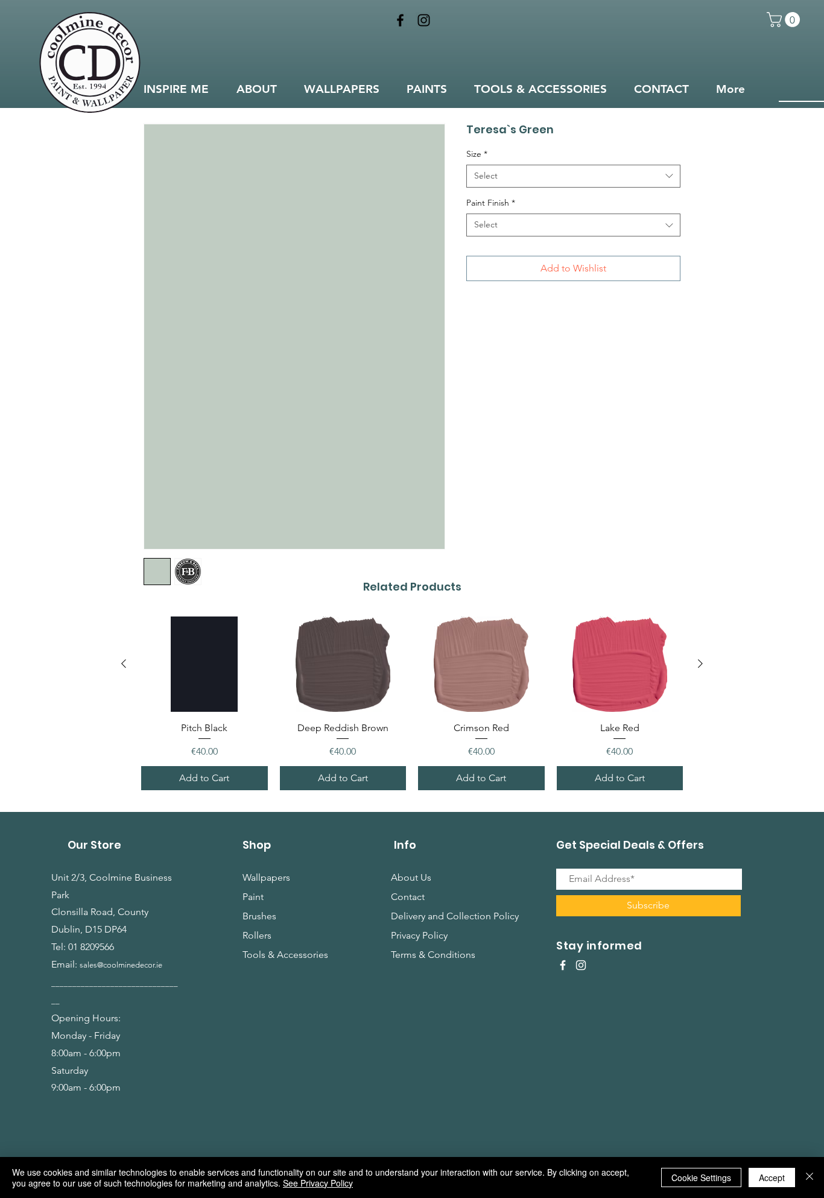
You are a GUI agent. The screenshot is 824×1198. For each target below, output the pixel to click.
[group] (412, 703)
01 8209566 (91, 946)
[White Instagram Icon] (581, 965)
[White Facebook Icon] (562, 965)
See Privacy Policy (318, 1183)
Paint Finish (490, 202)
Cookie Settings (701, 1177)
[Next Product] (700, 663)
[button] (785, 19)
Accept (772, 1177)
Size (476, 153)
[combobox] (573, 176)
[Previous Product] (123, 663)
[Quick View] (204, 663)
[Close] (809, 1177)
